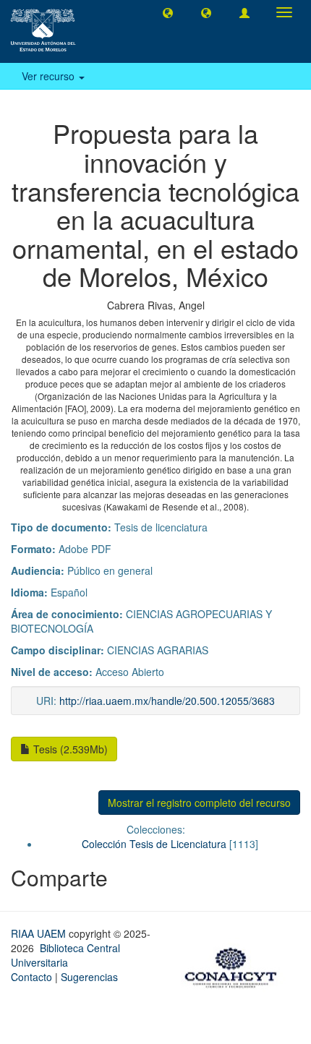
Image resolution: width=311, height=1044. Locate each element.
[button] (168, 12)
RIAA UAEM (40, 933)
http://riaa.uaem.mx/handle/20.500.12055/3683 (167, 700)
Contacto (31, 977)
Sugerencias (89, 977)
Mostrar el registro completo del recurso (199, 802)
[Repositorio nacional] (235, 965)
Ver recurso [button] (49, 76)
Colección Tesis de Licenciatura (154, 844)
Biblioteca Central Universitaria (65, 955)
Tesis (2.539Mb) (69, 749)
